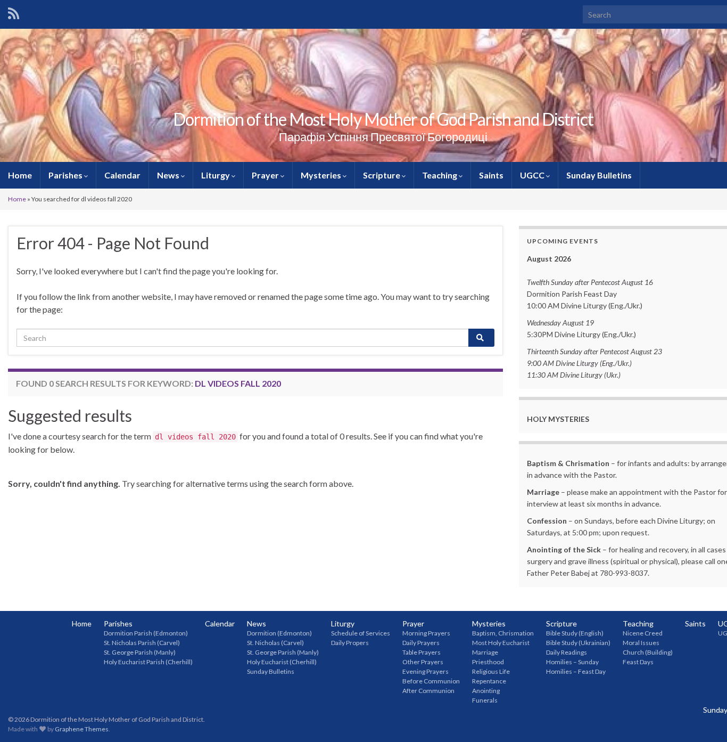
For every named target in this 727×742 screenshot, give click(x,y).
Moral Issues (641, 643)
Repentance (489, 681)
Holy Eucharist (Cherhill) (282, 662)
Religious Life (491, 671)
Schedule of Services (360, 633)
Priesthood (488, 662)
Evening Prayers (425, 671)
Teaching (440, 175)
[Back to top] (703, 718)
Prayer (266, 175)
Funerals (485, 700)
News (169, 175)
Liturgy (216, 175)
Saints (491, 175)
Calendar (122, 175)
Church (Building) (648, 652)
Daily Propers (350, 643)
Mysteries (322, 175)
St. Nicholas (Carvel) (275, 643)
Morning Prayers (426, 633)
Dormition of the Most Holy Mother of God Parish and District (383, 119)
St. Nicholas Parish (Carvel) (142, 643)
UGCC (533, 175)
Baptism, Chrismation (503, 633)
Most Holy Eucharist (501, 643)
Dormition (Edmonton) (279, 633)
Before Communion (431, 681)
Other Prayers (422, 662)
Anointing (486, 691)
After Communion (428, 691)
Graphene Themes (82, 729)
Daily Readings (566, 652)
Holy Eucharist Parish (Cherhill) (148, 662)
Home (20, 175)
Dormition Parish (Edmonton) (146, 633)
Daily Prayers (421, 643)
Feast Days (638, 662)
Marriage (485, 652)
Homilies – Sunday (572, 662)
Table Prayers (421, 652)
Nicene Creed (643, 633)
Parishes (66, 175)
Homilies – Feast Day (576, 671)
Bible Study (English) (575, 633)
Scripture (382, 175)
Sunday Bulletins (599, 175)
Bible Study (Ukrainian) (578, 643)
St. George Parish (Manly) (140, 652)
